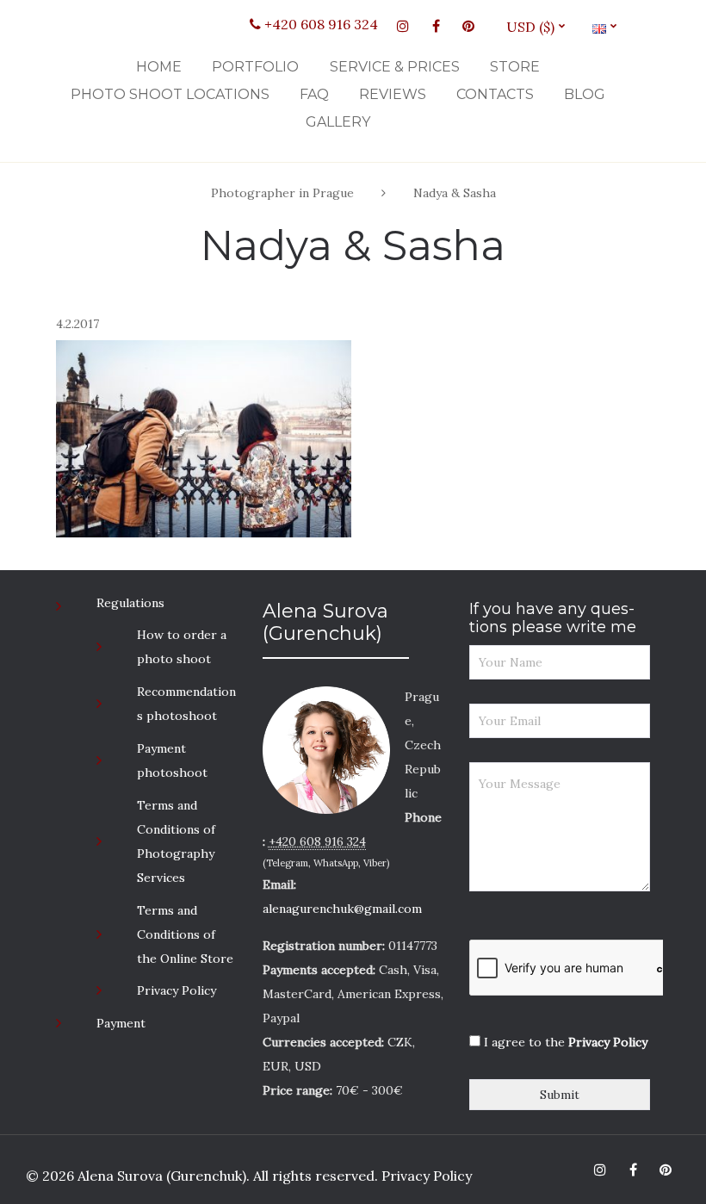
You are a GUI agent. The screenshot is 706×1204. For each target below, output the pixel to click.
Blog (584, 94)
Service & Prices (395, 67)
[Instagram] (403, 26)
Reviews (392, 94)
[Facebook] (435, 26)
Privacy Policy (176, 990)
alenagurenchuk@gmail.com (342, 908)
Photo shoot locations (170, 94)
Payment (121, 1023)
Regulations (130, 603)
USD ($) (536, 26)
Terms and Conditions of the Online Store (185, 934)
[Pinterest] (468, 26)
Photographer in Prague (282, 193)
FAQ (314, 94)
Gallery (338, 122)
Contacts (495, 94)
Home (159, 67)
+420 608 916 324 (319, 24)
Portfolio (255, 67)
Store (515, 67)
